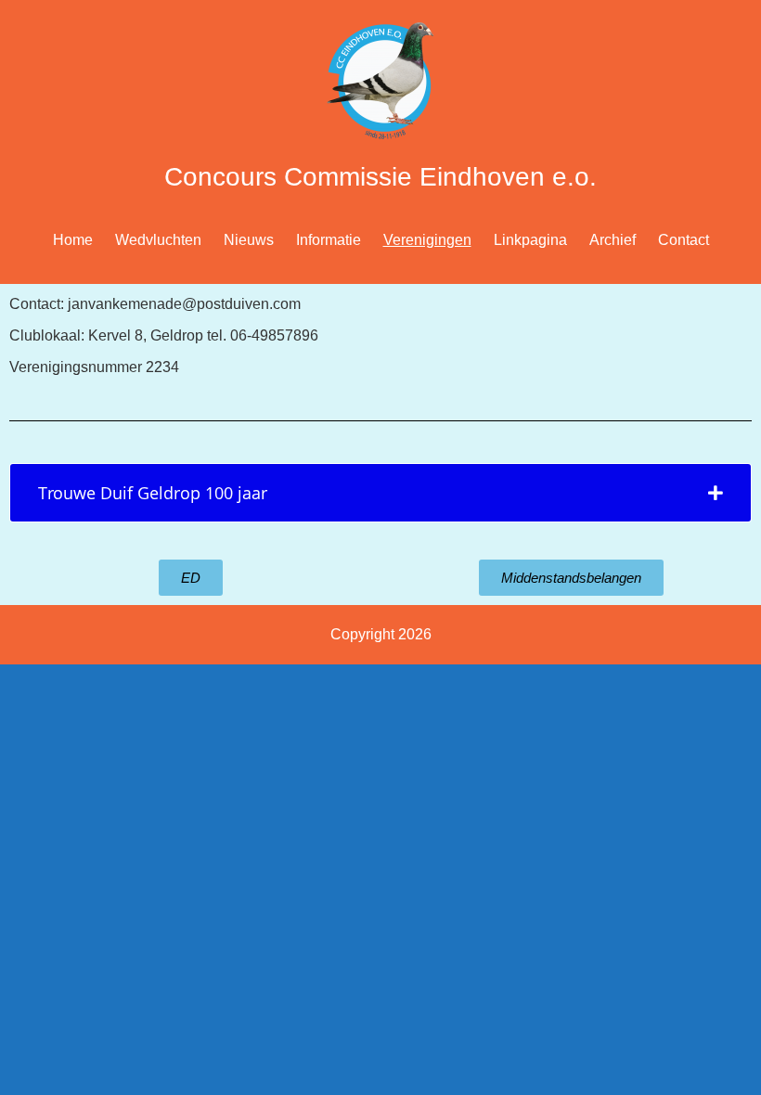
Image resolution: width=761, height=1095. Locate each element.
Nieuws (249, 240)
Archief (612, 240)
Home (73, 240)
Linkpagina (530, 240)
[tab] (380, 493)
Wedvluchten (158, 240)
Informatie (328, 240)
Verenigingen (427, 240)
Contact (683, 240)
